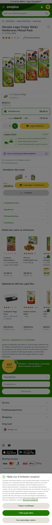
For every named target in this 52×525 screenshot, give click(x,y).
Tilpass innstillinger (26, 506)
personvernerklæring (30, 500)
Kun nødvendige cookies (26, 520)
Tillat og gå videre (26, 513)
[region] (26, 499)
